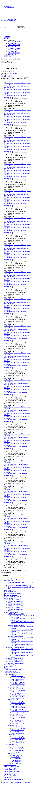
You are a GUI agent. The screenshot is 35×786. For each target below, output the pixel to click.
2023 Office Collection (17, 684)
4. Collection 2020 (13, 714)
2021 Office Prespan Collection (20, 711)
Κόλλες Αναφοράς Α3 (10, 591)
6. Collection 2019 (13, 734)
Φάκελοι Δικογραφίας (10, 765)
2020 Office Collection (17, 722)
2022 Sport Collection (17, 698)
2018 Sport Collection (17, 733)
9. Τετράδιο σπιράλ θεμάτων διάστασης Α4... (17, 302)
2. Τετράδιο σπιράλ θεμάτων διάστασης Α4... (17, 113)
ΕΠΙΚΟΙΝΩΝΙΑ (9, 56)
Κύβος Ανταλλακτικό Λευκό (12, 593)
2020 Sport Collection (17, 723)
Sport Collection (16, 763)
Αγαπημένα (7, 6)
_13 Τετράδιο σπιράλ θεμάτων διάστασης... (16, 410)
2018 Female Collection (18, 728)
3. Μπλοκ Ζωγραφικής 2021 (16, 636)
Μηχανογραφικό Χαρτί (10, 595)
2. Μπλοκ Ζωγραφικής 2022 (16, 625)
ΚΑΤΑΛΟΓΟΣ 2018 (14, 51)
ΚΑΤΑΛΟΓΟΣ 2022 (14, 45)
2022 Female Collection (18, 690)
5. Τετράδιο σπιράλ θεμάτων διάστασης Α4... (17, 194)
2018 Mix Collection (17, 731)
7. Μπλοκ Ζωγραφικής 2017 (16, 661)
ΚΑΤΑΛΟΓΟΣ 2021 (14, 46)
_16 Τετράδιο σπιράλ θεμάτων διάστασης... (16, 491)
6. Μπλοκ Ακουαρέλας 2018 (16, 607)
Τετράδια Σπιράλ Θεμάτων (12, 672)
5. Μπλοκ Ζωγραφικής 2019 (16, 658)
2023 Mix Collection (17, 680)
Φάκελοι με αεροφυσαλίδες (12, 766)
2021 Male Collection (17, 704)
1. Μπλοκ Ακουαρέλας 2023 (16, 599)
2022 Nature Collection (18, 695)
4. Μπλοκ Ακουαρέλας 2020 (16, 604)
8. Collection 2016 (13, 753)
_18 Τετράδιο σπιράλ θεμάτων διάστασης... (16, 545)
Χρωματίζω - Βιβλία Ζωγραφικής (14, 779)
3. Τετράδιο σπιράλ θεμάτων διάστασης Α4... (17, 140)
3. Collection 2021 (13, 699)
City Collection (15, 757)
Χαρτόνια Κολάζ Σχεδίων (11, 777)
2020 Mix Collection (17, 720)
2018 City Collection (17, 726)
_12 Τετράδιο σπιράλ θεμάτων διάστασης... (16, 383)
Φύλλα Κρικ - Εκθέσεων (11, 768)
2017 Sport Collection (17, 746)
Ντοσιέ (6, 668)
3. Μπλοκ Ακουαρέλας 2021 (16, 603)
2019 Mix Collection (17, 741)
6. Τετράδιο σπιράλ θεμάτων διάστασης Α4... (17, 221)
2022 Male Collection (17, 692)
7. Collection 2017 (13, 744)
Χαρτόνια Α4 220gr (10, 774)
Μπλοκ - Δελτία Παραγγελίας (12, 596)
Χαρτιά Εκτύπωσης (9, 773)
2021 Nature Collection (18, 707)
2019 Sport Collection (17, 742)
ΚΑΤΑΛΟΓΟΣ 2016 (14, 54)
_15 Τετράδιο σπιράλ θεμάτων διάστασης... (16, 464)
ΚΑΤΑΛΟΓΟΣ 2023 (14, 43)
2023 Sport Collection (17, 685)
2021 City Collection (17, 701)
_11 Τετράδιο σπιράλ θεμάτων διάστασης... (16, 356)
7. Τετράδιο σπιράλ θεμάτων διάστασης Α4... (17, 248)
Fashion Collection (16, 758)
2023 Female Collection (18, 677)
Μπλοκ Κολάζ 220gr (10, 665)
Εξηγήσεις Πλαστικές (10, 580)
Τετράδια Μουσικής (10, 671)
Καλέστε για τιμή (9, 87)
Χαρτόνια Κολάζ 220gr (11, 776)
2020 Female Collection (18, 717)
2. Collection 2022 (13, 687)
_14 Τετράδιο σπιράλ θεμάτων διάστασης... (16, 437)
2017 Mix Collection (17, 752)
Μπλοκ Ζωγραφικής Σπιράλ (12, 612)
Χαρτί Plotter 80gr (9, 769)
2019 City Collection (17, 736)
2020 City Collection (17, 715)
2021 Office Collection (17, 709)
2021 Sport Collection (17, 712)
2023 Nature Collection (18, 682)
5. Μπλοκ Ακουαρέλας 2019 (16, 606)
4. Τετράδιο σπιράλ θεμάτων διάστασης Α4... (17, 167)
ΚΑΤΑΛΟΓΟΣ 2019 (14, 49)
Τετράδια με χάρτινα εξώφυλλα (13, 669)
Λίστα (15, 73)
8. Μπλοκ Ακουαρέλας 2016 (16, 611)
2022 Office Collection (17, 696)
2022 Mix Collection (17, 693)
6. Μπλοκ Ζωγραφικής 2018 (16, 660)
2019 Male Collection (17, 739)
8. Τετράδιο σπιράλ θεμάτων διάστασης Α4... (17, 275)
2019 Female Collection (18, 738)
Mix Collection (15, 761)
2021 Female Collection (18, 703)
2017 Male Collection (17, 750)
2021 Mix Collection (17, 706)
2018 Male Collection (17, 730)
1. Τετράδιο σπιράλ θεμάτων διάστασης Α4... (17, 86)
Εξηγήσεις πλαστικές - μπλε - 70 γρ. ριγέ (19, 585)
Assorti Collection (16, 755)
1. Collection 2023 (13, 674)
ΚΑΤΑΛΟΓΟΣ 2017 (14, 53)
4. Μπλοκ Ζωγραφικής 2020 (16, 647)
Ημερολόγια (7, 590)
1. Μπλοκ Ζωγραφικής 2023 (16, 614)
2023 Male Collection (17, 679)
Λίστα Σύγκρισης (9, 7)
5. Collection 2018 (13, 725)
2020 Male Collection (17, 719)
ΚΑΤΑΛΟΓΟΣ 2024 (14, 41)
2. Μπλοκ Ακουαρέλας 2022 (16, 601)
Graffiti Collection (16, 760)
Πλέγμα (11, 73)
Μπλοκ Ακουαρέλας (10, 598)
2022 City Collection (17, 688)
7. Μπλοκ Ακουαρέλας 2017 (16, 609)
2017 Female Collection (18, 749)
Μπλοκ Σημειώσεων (10, 666)
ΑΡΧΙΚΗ (7, 37)
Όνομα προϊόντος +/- (7, 76)
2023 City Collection (17, 676)
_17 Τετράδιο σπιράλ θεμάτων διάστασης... (16, 518)
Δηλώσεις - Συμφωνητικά (11, 579)
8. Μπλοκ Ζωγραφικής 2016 (16, 663)
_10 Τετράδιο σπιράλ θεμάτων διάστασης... (16, 329)
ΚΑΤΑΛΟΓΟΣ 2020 (14, 48)
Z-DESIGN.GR (25, 783)
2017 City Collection (17, 747)
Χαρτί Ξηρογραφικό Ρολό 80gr (13, 771)
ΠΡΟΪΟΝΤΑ (8, 38)
